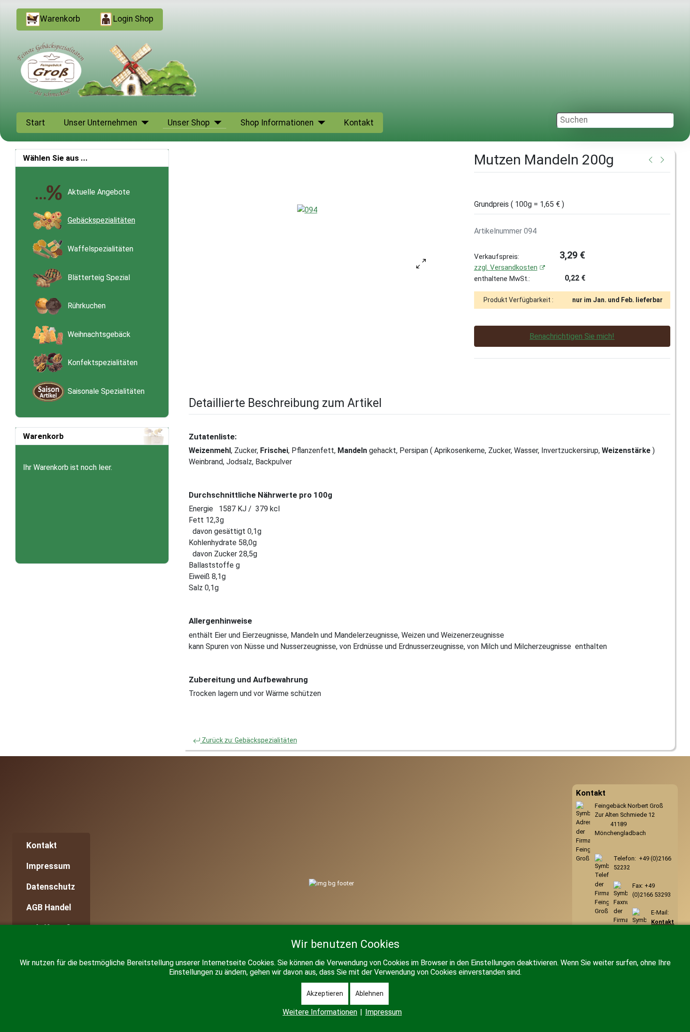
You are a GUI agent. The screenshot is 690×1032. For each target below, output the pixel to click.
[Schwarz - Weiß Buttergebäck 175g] (662, 159)
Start (35, 122)
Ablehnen (369, 993)
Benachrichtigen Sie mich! (571, 336)
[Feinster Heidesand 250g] (650, 159)
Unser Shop (189, 122)
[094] (307, 210)
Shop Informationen (277, 122)
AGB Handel (48, 907)
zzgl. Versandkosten (505, 267)
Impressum (48, 866)
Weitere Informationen (320, 1012)
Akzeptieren (325, 993)
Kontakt (359, 122)
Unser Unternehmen (100, 122)
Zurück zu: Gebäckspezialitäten (248, 740)
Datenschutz (50, 886)
